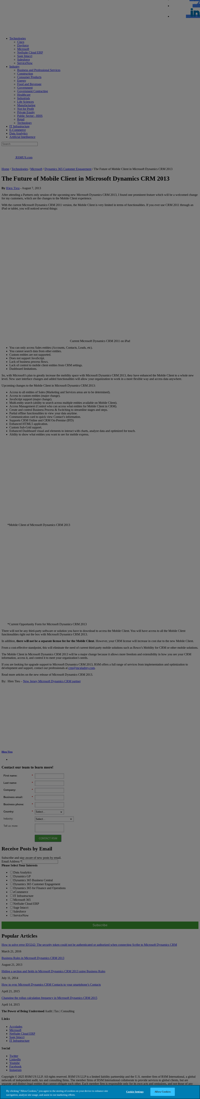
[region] (100, 1092)
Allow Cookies (162, 1091)
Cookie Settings (135, 1091)
